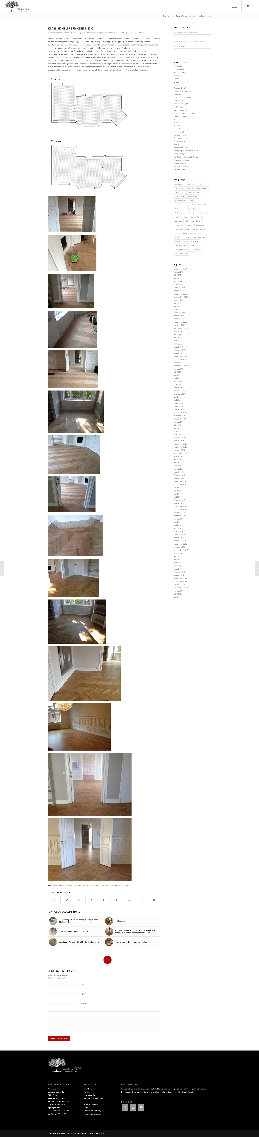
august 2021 (179, 369)
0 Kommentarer (69, 33)
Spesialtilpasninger (111, 885)
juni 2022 (178, 337)
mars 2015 (178, 569)
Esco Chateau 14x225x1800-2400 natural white (189, 41)
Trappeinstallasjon (181, 160)
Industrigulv (179, 107)
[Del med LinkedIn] (104, 900)
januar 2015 (179, 575)
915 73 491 (60, 1098)
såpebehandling (180, 245)
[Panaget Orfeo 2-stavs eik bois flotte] (2, 568)
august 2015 (179, 553)
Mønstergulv (179, 225)
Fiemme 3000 (179, 196)
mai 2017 (177, 497)
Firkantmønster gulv (182, 91)
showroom (197, 233)
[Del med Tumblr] (116, 900)
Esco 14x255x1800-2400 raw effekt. (185, 32)
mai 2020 (177, 400)
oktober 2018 (179, 450)
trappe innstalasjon (182, 249)
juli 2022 (177, 334)
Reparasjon (187, 233)
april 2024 (178, 281)
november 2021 (180, 359)
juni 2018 (178, 462)
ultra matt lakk (124, 885)
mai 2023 (177, 309)
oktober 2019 (179, 415)
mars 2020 (178, 403)
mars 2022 (178, 347)
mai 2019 (177, 431)
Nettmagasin (89, 1095)
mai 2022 (177, 340)
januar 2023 (179, 315)
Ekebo (176, 82)
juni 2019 (178, 428)
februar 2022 (179, 350)
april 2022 (178, 344)
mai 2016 (177, 525)
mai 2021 (177, 378)
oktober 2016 (179, 512)
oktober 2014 (179, 584)
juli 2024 (177, 275)
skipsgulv (178, 237)
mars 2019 (178, 434)
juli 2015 (177, 556)
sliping (176, 144)
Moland (177, 125)
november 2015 (180, 544)
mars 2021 (178, 384)
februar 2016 (179, 534)
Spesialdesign (123, 33)
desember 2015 (180, 541)
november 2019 (180, 412)
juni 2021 (178, 375)
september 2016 (181, 515)
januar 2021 (179, 387)
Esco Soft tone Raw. (180, 46)
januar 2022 (179, 353)
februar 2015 (179, 572)
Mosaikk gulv (179, 132)
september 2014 (181, 587)
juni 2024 (178, 278)
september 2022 (181, 328)
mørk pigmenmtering (182, 229)
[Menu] (234, 6)
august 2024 (179, 272)
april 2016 (178, 528)
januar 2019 (179, 441)
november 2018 (180, 447)
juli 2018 (177, 459)
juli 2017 (177, 491)
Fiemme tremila (192, 196)
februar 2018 (179, 475)
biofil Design (179, 188)
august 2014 (179, 591)
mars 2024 (178, 284)
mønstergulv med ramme (195, 225)
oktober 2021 (179, 362)
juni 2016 (178, 522)
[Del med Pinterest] (92, 900)
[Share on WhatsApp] (79, 900)
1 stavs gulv (179, 184)
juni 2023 (178, 306)
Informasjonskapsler (92, 1114)
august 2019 (179, 422)
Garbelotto (178, 100)
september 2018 (181, 453)
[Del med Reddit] (141, 900)
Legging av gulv (180, 110)
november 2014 (180, 581)
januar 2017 (179, 503)
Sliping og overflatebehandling (106, 33)
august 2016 (179, 519)
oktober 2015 (179, 547)
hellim (197, 213)
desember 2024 (180, 269)
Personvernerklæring (92, 1111)
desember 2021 (180, 356)
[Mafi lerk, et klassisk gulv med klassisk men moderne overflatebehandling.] (257, 568)
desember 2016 (180, 506)
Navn (83, 984)
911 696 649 (60, 1104)
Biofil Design (179, 69)
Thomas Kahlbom (138, 33)
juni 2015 (178, 559)
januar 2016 (179, 537)
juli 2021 (177, 372)
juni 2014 (178, 597)
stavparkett (195, 241)
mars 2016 (178, 531)
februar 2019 (179, 437)
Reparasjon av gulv (182, 141)
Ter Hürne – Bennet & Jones (186, 157)
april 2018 (178, 469)
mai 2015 (177, 562)
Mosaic (93, 33)
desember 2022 (180, 319)
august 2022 (179, 331)
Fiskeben (177, 94)
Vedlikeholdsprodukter (93, 1098)
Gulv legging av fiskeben (183, 213)
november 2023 (180, 294)
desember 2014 (180, 578)
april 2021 (178, 381)
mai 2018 (177, 466)
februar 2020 (179, 406)
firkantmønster (180, 201)
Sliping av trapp (180, 147)
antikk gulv (197, 184)
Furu (194, 205)
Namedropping (180, 135)
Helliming (72, 885)
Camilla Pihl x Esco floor (182, 37)
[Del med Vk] (129, 900)
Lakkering (178, 221)
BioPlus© (189, 188)
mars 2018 (178, 472)
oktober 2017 (179, 487)
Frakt (86, 1107)
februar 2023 (179, 312)
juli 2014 (177, 594)
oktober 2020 (179, 394)
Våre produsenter (181, 166)
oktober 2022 (179, 325)
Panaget (177, 138)
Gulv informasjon (181, 103)
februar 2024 (179, 287)
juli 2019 (177, 425)
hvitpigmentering (196, 217)
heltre (78, 885)
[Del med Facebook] (54, 900)
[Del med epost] (154, 900)
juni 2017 (178, 494)
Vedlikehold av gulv (182, 169)
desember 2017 (180, 481)
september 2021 (181, 366)
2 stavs (188, 184)
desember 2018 (180, 444)
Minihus (176, 51)
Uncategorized (180, 163)
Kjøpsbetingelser (91, 1104)
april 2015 (178, 566)
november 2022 (180, 322)
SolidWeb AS (100, 1133)
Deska (176, 78)
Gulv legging (194, 209)
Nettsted (84, 1003)
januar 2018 (179, 478)
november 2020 (180, 391)
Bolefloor (178, 75)
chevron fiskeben (201, 188)
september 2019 (181, 419)
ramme (202, 229)
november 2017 (180, 484)
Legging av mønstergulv (184, 113)
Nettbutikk (89, 1089)
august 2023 (179, 300)
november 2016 (180, 509)
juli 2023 (177, 303)
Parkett (87, 1092)
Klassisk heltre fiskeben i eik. (70, 28)
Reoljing (178, 233)
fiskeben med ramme (60, 885)
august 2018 (179, 456)
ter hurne (192, 245)
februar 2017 (179, 500)
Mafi (176, 119)
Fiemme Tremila (180, 88)
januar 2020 (179, 409)
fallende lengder (194, 192)
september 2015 (181, 550)
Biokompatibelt (180, 72)
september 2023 (181, 297)
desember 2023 (180, 291)
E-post (83, 994)
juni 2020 (178, 397)
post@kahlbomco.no (63, 1101)
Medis (176, 122)
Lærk (186, 221)
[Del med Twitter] (67, 900)
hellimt (177, 217)
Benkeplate (179, 66)
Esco (176, 85)
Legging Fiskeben (84, 33)
